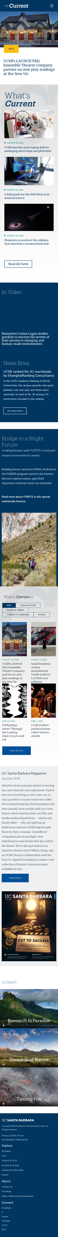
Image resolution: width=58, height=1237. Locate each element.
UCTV (5, 1225)
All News (6, 1151)
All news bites (15, 410)
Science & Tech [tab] (28, 605)
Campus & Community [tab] (18, 614)
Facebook (6, 1207)
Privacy (5, 1135)
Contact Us (7, 1186)
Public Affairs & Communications (17, 1196)
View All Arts (16, 750)
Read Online (15, 878)
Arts (11, 48)
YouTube (6, 1220)
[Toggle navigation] (52, 6)
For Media (6, 1191)
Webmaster (22, 1139)
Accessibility (8, 1139)
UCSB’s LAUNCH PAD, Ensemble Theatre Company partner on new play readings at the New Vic (29, 67)
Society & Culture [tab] (15, 610)
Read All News (18, 264)
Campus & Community (12, 1170)
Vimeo (5, 1216)
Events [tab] (41, 614)
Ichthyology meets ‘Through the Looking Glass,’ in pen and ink (13, 732)
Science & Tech (9, 1160)
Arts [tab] (9, 605)
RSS (4, 1229)
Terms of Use (17, 1135)
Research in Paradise (29, 1020)
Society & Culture (10, 1165)
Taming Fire (29, 1098)
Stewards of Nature (29, 1059)
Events (5, 1174)
